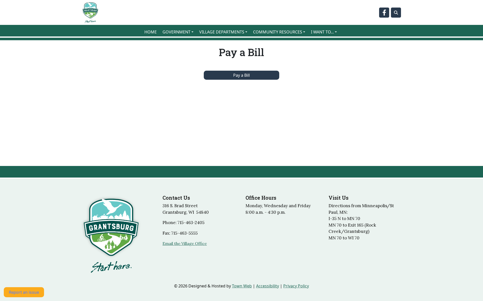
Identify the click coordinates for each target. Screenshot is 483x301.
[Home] (90, 12)
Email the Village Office (185, 243)
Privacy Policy (296, 286)
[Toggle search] (396, 13)
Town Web (242, 286)
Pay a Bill (241, 75)
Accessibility (267, 286)
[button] (178, 32)
